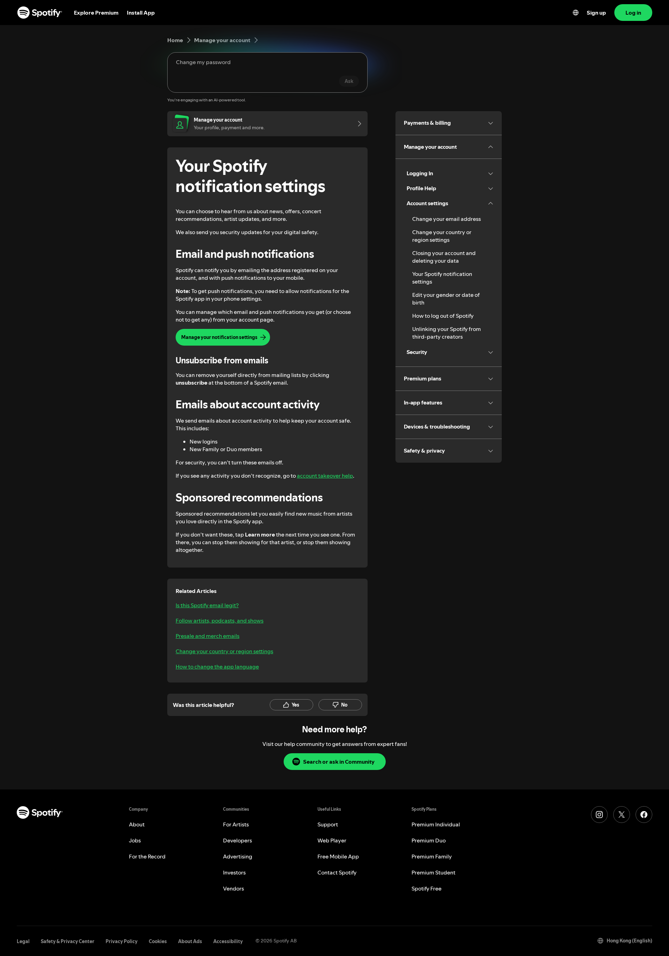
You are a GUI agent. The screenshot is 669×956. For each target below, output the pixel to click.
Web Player (331, 840)
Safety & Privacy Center (67, 941)
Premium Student (433, 872)
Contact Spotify (336, 872)
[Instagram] (599, 814)
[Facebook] (644, 814)
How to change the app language (217, 666)
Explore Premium (96, 12)
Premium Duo (429, 840)
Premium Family (432, 856)
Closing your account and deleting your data (444, 256)
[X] (621, 814)
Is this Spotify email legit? (207, 605)
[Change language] (575, 12)
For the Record (147, 856)
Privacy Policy (122, 941)
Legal (23, 941)
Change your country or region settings (224, 651)
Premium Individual (436, 824)
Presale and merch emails (207, 636)
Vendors (233, 888)
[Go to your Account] (357, 123)
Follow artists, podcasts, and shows (219, 620)
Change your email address (446, 219)
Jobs (135, 840)
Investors (234, 872)
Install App (141, 12)
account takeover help (325, 475)
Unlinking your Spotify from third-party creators (446, 332)
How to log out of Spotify (443, 315)
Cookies (158, 941)
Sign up (596, 12)
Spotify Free (426, 888)
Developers (237, 840)
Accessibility (228, 941)
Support (327, 824)
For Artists (236, 824)
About (137, 824)
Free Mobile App (338, 856)
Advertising (237, 856)
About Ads (190, 941)
